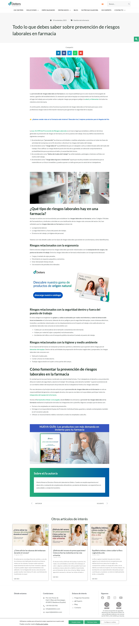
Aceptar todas (76, 622)
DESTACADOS (63, 10)
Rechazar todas (92, 622)
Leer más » (17, 578)
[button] (38, 10)
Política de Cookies (42, 624)
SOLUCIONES (31, 10)
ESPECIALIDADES (48, 10)
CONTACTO (118, 10)
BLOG (76, 10)
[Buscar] (129, 4)
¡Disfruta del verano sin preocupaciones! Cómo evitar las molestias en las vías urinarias (69, 552)
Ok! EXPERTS (106, 10)
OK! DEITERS (18, 10)
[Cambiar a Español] (103, 4)
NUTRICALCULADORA (89, 10)
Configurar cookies (110, 622)
